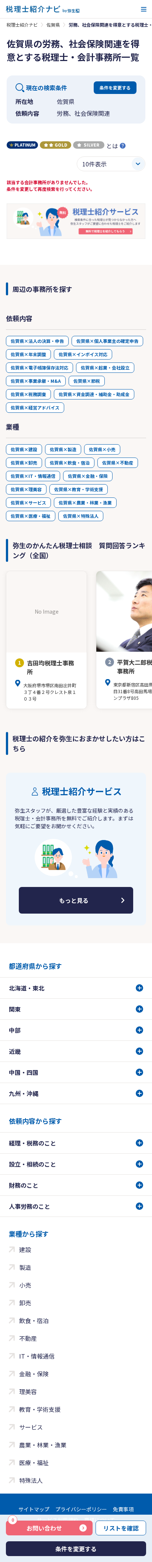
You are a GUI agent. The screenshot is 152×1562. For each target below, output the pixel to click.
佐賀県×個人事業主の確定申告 (107, 341)
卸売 (25, 1302)
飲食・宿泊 (34, 1320)
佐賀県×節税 (86, 381)
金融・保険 (34, 1373)
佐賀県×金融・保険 (88, 476)
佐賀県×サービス (28, 502)
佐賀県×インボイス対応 (83, 354)
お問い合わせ (36, 1526)
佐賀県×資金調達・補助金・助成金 (94, 394)
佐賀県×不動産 (117, 462)
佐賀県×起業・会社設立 (105, 367)
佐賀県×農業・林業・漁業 (85, 502)
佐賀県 (53, 24)
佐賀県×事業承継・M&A (36, 381)
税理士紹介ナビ (22, 24)
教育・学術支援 (40, 1409)
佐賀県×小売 (102, 449)
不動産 (28, 1338)
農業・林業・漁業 (42, 1444)
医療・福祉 (34, 1462)
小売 (25, 1285)
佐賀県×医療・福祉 (31, 516)
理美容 (28, 1391)
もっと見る (74, 900)
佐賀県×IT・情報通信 (33, 476)
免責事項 (123, 1509)
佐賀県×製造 (63, 449)
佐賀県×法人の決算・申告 (37, 341)
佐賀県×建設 (24, 449)
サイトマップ (33, 1509)
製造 (25, 1267)
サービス (31, 1427)
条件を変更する (115, 87)
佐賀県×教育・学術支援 (78, 489)
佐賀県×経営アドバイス (35, 407)
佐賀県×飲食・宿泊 (70, 462)
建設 (25, 1249)
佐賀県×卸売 (24, 462)
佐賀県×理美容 (26, 489)
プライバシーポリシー (81, 1509)
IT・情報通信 (37, 1356)
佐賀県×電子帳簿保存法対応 (39, 367)
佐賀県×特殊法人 (81, 516)
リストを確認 (121, 1528)
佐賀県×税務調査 (28, 394)
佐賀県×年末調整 (28, 354)
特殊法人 (31, 1480)
